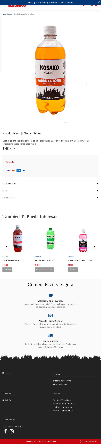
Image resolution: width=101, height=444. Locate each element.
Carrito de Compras (62, 381)
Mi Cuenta (6, 400)
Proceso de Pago (60, 384)
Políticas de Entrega (62, 407)
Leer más (7, 269)
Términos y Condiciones (64, 404)
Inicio (4, 14)
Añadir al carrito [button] (44, 269)
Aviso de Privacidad (62, 400)
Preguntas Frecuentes (63, 411)
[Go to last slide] (6, 247)
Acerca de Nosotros (11, 426)
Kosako (10, 14)
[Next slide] (95, 247)
